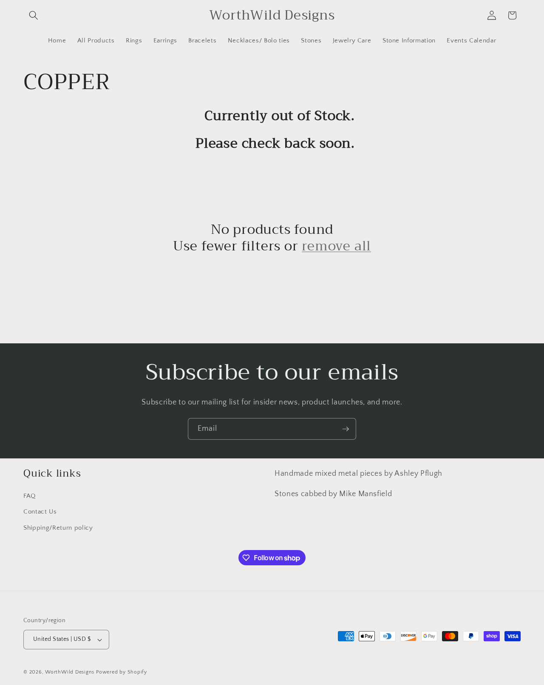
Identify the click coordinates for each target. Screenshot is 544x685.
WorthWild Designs (69, 672)
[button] (33, 15)
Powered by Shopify (121, 672)
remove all (336, 246)
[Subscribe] (345, 429)
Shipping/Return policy (58, 527)
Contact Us (40, 511)
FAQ (29, 496)
